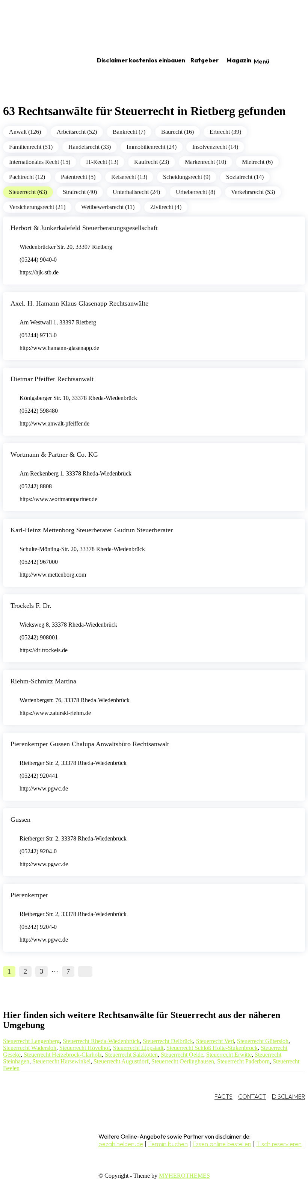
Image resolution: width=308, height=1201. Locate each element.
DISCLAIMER (288, 1096)
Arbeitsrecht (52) (77, 132)
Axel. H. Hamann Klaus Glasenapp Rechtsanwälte (79, 303)
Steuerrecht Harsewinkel (61, 1061)
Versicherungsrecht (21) (37, 207)
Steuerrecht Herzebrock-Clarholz (63, 1054)
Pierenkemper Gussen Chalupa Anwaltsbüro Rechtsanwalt (90, 744)
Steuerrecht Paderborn (243, 1061)
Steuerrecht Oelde (182, 1054)
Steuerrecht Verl (215, 1041)
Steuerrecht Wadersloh (29, 1048)
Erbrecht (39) (225, 132)
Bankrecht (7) (129, 132)
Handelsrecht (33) (89, 147)
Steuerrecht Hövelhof (84, 1048)
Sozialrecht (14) (245, 177)
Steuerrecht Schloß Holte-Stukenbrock (212, 1048)
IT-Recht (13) (102, 162)
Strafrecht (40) (80, 192)
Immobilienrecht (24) (152, 147)
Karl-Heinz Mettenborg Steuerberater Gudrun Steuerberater (92, 530)
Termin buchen (168, 1144)
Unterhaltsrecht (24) (136, 192)
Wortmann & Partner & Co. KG (54, 454)
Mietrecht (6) (257, 162)
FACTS (223, 1096)
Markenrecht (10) (205, 162)
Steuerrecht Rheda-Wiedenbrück (101, 1041)
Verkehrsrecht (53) (253, 192)
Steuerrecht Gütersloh (262, 1041)
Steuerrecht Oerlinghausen (182, 1061)
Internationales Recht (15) (39, 162)
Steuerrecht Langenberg (31, 1041)
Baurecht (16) (177, 132)
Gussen (20, 819)
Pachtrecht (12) (27, 177)
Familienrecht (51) (31, 147)
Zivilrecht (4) (165, 207)
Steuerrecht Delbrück (168, 1041)
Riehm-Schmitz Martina (43, 681)
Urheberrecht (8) (195, 192)
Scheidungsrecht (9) (186, 177)
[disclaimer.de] (40, 60)
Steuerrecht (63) (28, 192)
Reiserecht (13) (129, 177)
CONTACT (252, 1096)
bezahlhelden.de (120, 1144)
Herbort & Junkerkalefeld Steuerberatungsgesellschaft (84, 228)
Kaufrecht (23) (151, 162)
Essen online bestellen (222, 1144)
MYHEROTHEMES (184, 1175)
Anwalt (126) (25, 132)
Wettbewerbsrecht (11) (107, 207)
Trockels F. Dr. (31, 605)
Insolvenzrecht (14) (215, 147)
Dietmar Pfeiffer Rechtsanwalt (52, 379)
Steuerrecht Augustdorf (121, 1061)
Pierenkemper (29, 895)
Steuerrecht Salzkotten (131, 1054)
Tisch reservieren (279, 1144)
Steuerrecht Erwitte (229, 1054)
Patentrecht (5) (78, 177)
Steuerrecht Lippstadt (138, 1048)
